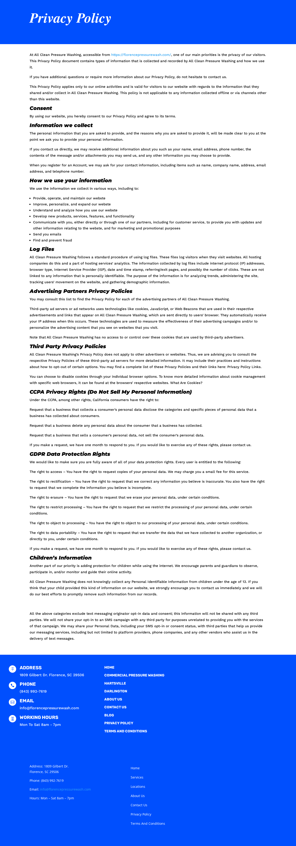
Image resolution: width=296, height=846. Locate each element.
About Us (113, 699)
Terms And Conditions (125, 731)
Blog (109, 715)
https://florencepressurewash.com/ (141, 55)
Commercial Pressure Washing (134, 675)
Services (137, 777)
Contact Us (115, 707)
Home (109, 667)
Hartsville (115, 683)
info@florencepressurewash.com (65, 789)
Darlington (115, 691)
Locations (138, 787)
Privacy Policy (118, 723)
